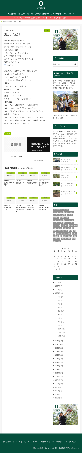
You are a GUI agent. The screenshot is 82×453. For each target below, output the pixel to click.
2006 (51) (58, 282)
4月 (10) (61, 307)
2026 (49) (58, 398)
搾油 (66, 231)
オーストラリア (57, 223)
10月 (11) (61, 329)
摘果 (70, 231)
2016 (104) (59, 362)
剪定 (66, 225)
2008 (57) (58, 289)
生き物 (70, 236)
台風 (64, 228)
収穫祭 (60, 228)
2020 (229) (59, 376)
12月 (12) (61, 336)
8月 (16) (61, 322)
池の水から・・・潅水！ (68, 168)
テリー (66, 223)
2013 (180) (59, 351)
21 (72, 261)
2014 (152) (59, 355)
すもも (66, 212)
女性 (54, 231)
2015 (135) (59, 359)
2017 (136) (59, 366)
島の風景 (60, 231)
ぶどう (72, 212)
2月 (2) (60, 300)
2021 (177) (59, 380)
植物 (69, 233)
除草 (59, 241)
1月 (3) (60, 297)
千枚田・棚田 (73, 225)
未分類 (8, 134)
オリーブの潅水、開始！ (68, 193)
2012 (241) (59, 348)
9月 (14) (61, 325)
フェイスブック (69, 14)
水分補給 (56, 236)
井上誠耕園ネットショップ (16, 14)
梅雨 (57, 233)
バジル (72, 223)
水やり (74, 233)
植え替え (63, 233)
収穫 (54, 228)
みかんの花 (62, 215)
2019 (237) (59, 373)
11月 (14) (61, 332)
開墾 (54, 241)
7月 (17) (61, 318)
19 (65, 261)
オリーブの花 (64, 217)
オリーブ (56, 217)
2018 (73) (58, 369)
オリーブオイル (68, 220)
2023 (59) (58, 387)
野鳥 (73, 238)
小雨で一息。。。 (67, 177)
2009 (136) (59, 293)
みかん (55, 215)
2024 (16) (58, 391)
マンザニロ (56, 225)
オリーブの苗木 (57, 220)
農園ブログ (45, 14)
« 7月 (58, 269)
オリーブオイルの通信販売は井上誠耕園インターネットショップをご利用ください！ (41, 18)
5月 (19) (61, 311)
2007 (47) (58, 286)
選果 (69, 238)
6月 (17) (61, 314)
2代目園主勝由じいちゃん (60, 209)
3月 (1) (60, 304)
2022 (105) (59, 384)
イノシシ (69, 215)
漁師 (64, 236)
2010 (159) (59, 341)
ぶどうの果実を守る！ (67, 185)
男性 (75, 236)
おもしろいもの (57, 212)
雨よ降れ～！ (65, 160)
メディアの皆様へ (56, 14)
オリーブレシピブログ (33, 14)
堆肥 (69, 228)
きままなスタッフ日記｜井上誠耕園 (54, 448)
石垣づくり (56, 238)
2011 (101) (59, 344)
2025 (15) (58, 394)
